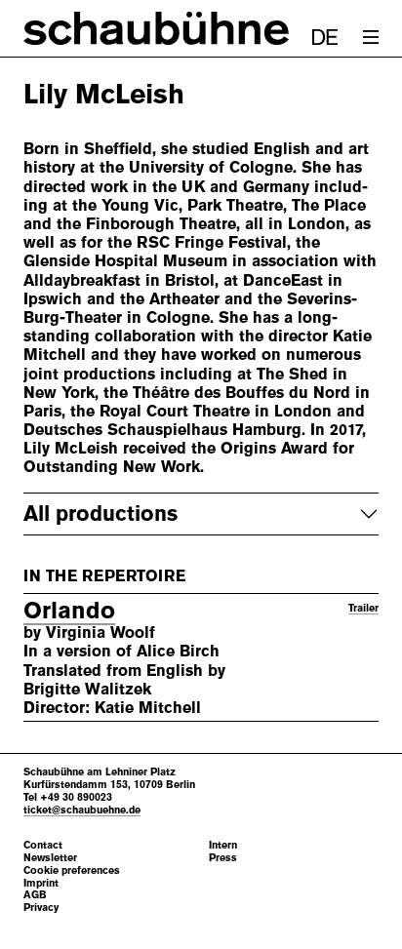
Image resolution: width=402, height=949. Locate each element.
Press (223, 857)
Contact (42, 845)
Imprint (41, 883)
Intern (223, 845)
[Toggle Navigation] (371, 37)
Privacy (41, 907)
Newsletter (50, 857)
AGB (35, 895)
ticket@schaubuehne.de (82, 809)
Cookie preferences (71, 870)
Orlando (69, 610)
